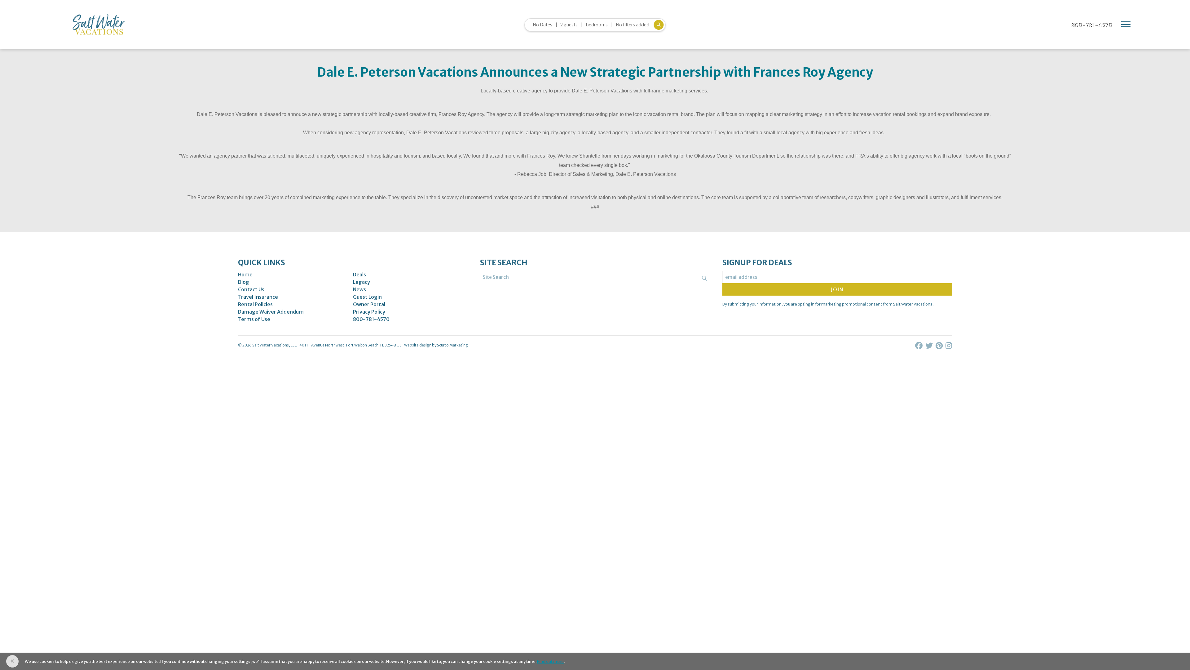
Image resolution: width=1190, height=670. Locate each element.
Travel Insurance (258, 297)
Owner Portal (369, 304)
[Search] (704, 278)
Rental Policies (255, 304)
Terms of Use (254, 319)
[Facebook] (919, 346)
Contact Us (251, 289)
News (359, 289)
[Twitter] (929, 346)
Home (245, 274)
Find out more (550, 661)
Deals (359, 274)
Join (837, 289)
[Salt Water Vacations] (98, 24)
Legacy (361, 282)
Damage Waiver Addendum (271, 312)
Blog (243, 282)
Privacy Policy (369, 312)
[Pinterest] (940, 346)
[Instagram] (948, 346)
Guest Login (367, 297)
